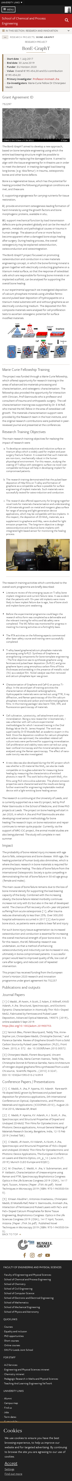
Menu (10, 9)
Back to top (10, 1234)
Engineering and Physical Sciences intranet (26, 1369)
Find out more (13, 1474)
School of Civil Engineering (18, 1288)
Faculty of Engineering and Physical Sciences (27, 1275)
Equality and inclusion (15, 1331)
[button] (67, 21)
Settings (9, 1469)
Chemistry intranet (14, 1374)
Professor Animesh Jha (46, 79)
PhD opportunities (14, 1336)
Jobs (6, 1412)
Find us (8, 1408)
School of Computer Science (19, 1293)
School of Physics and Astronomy (21, 1312)
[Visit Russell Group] (45, 1245)
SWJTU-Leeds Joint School (18, 1350)
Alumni (8, 1398)
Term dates (10, 1417)
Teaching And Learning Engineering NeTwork (28, 1383)
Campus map (11, 1403)
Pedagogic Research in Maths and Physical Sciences (31, 1379)
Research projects (22, 37)
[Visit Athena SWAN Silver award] (27, 1245)
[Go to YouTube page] (47, 1255)
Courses (8, 1327)
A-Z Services (10, 1365)
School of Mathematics (16, 1302)
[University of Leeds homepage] (68, 9)
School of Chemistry (15, 1284)
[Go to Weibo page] (40, 1255)
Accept (11, 1463)
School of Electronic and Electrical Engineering (29, 1298)
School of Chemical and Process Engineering (27, 1279)
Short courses (11, 1340)
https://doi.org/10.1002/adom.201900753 (26, 1026)
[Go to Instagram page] (32, 1255)
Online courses (12, 1345)
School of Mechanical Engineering (22, 1307)
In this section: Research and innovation (32, 31)
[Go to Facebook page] (24, 1255)
